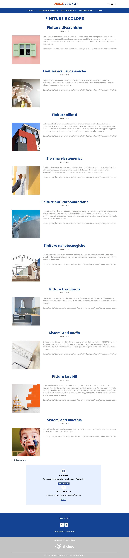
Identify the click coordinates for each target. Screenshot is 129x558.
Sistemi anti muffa (64, 333)
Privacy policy (59, 531)
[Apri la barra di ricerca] (115, 4)
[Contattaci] (108, 4)
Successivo (21, 460)
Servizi (100, 10)
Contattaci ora (64, 483)
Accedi (63, 500)
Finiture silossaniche (64, 27)
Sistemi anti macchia (64, 420)
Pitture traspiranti (64, 289)
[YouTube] (66, 525)
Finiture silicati (64, 114)
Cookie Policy (70, 531)
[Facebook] (62, 525)
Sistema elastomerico (65, 158)
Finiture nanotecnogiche (64, 245)
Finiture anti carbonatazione (64, 202)
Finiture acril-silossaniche (64, 71)
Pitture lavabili (64, 376)
